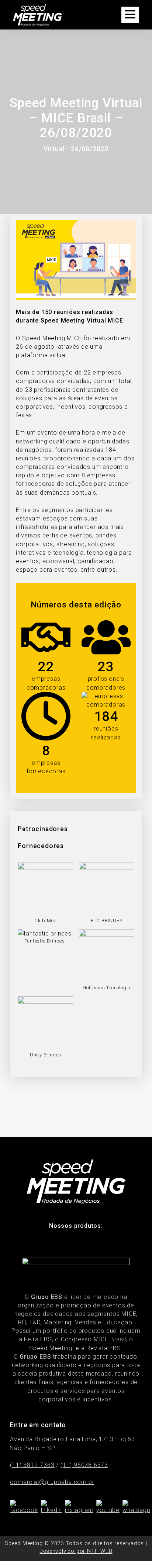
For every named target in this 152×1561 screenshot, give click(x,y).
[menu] (130, 15)
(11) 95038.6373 (84, 1464)
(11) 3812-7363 (32, 1464)
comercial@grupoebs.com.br (52, 1481)
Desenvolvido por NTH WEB (75, 1551)
